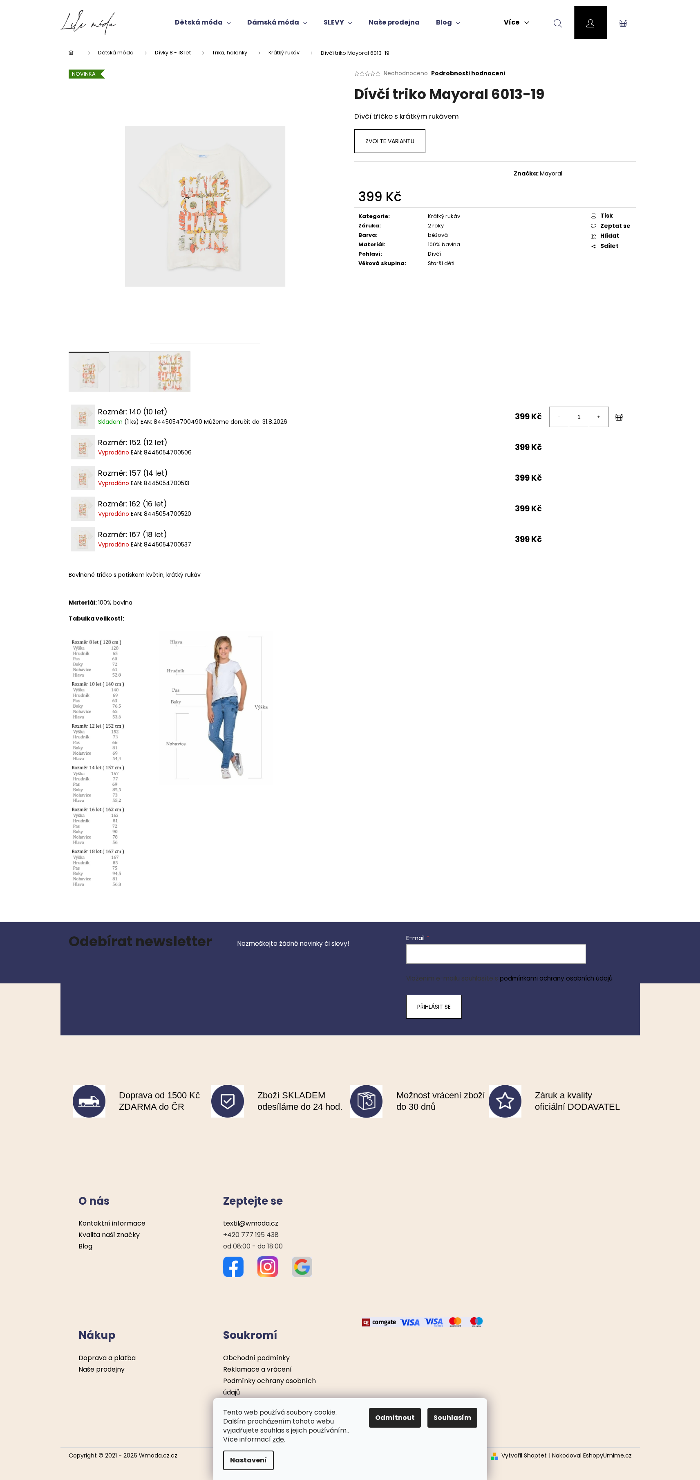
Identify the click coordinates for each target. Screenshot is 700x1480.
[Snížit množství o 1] (559, 417)
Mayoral (551, 173)
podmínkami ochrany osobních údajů (556, 978)
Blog (85, 1246)
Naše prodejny (101, 1369)
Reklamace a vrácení (257, 1369)
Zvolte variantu (389, 141)
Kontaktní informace (111, 1223)
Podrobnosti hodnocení (468, 73)
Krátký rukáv (444, 216)
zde (278, 1439)
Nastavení (248, 1460)
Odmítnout (395, 1417)
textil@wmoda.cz (250, 1223)
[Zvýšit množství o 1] (598, 417)
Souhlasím (452, 1417)
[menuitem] (203, 22)
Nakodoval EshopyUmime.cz (592, 1456)
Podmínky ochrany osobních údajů (269, 1386)
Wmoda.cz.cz (158, 1455)
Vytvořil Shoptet (524, 1456)
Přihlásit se (434, 1007)
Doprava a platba (107, 1358)
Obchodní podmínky (256, 1358)
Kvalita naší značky (109, 1234)
